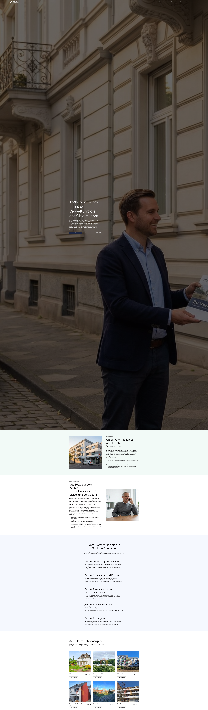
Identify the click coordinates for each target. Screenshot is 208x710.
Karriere (177, 1)
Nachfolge (172, 1)
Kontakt (185, 1)
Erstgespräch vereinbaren (76, 232)
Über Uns (159, 1)
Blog (181, 1)
